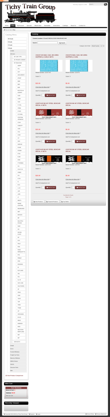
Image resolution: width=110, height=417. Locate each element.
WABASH (20, 323)
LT (18, 197)
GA (18, 166)
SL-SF (19, 279)
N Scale (10, 42)
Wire (11, 370)
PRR (19, 261)
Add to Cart (51, 95)
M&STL (19, 200)
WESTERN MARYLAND (21, 330)
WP (18, 338)
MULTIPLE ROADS (20, 222)
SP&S (19, 292)
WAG (19, 326)
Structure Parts (14, 367)
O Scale (10, 45)
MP (18, 218)
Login (38, 414)
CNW (19, 135)
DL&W (19, 147)
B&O (19, 84)
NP (18, 237)
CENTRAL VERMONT (21, 118)
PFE (19, 255)
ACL (19, 68)
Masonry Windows (15, 358)
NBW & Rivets (14, 361)
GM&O (19, 172)
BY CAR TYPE (18, 56)
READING (20, 264)
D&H (19, 141)
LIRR (19, 194)
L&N (19, 191)
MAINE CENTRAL (20, 204)
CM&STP (20, 125)
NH (18, 229)
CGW (19, 122)
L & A (19, 188)
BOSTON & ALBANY (21, 91)
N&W (19, 226)
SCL (19, 276)
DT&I (19, 153)
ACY (19, 71)
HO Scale (10, 38)
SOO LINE (20, 283)
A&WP (19, 65)
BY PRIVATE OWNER (19, 59)
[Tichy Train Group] (30, 13)
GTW (19, 178)
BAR (19, 87)
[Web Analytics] (4, 1)
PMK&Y (20, 258)
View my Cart (9, 395)
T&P (19, 301)
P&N (19, 246)
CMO (19, 128)
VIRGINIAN (21, 314)
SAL (19, 273)
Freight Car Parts (14, 355)
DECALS (12, 54)
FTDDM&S (20, 163)
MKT (19, 211)
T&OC (19, 298)
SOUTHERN (21, 286)
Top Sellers (66, 201)
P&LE (19, 243)
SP (18, 289)
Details (12, 345)
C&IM (19, 98)
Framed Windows (14, 351)
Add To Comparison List (43, 91)
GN (18, 175)
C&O (19, 101)
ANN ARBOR (21, 75)
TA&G (19, 304)
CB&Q (19, 108)
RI (18, 267)
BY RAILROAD (18, 63)
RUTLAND (20, 270)
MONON (20, 214)
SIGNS (12, 364)
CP (18, 138)
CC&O (19, 111)
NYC (19, 240)
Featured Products (53, 201)
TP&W (19, 308)
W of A (19, 317)
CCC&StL (20, 114)
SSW (19, 295)
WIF (19, 334)
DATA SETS (17, 341)
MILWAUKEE (21, 208)
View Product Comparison (15, 375)
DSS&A (19, 150)
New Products (39, 201)
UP (18, 311)
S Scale (10, 48)
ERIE (19, 160)
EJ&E (19, 156)
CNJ (19, 131)
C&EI (19, 95)
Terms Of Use (90, 414)
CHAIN (12, 50)
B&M (19, 81)
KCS (19, 184)
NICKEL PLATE (20, 233)
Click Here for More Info (42, 87)
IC (18, 181)
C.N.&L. (20, 105)
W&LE (19, 320)
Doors (12, 348)
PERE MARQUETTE (21, 250)
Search (63, 43)
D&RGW (20, 144)
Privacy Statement (101, 414)
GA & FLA (20, 169)
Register (32, 414)
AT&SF (19, 78)
